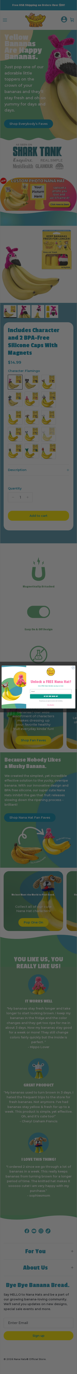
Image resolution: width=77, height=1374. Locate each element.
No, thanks (50, 705)
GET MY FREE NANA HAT (51, 696)
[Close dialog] (73, 667)
